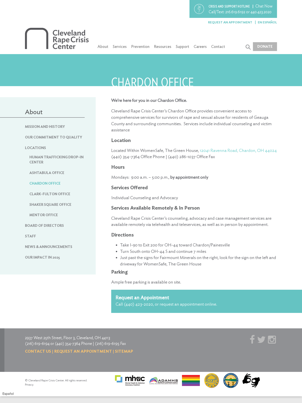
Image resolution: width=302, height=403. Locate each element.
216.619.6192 (235, 11)
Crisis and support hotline (229, 6)
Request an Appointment (230, 22)
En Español (267, 22)
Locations (35, 148)
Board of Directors (44, 225)
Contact (218, 46)
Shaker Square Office (50, 204)
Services (120, 46)
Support (182, 46)
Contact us (38, 351)
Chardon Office (45, 183)
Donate (265, 46)
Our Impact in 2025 (42, 257)
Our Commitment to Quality (53, 137)
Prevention (140, 46)
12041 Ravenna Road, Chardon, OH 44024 (238, 150)
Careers (200, 46)
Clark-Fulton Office (49, 194)
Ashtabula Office (46, 173)
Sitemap (124, 351)
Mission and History (45, 127)
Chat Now (264, 6)
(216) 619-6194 (37, 343)
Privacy (29, 384)
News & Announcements (48, 247)
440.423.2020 (260, 11)
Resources (162, 46)
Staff (30, 236)
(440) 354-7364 (67, 343)
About (102, 46)
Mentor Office (43, 215)
